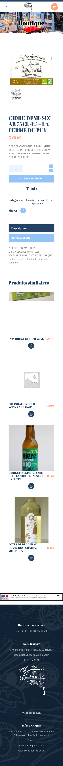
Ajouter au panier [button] (31, 346)
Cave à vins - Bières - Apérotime (42, 201)
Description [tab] (19, 228)
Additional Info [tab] (21, 238)
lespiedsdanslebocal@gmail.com (31, 654)
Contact (31, 740)
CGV (42, 745)
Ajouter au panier (31, 178)
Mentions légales (28, 745)
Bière (28, 199)
